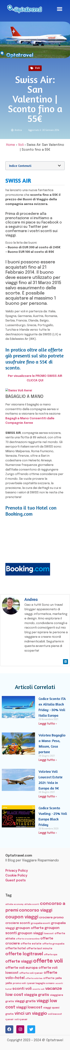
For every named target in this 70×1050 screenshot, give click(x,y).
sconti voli (22, 989)
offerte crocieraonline (27, 939)
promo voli (19, 983)
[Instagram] (20, 1029)
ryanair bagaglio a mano (41, 983)
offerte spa (50, 955)
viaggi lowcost (29, 1007)
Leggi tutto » (48, 723)
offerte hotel (15, 948)
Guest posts (15, 880)
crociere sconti (17, 923)
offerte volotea (33, 978)
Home (10, 145)
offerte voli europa (21, 967)
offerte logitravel (24, 954)
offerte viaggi (18, 962)
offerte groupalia (53, 944)
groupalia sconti (40, 923)
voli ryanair (21, 1019)
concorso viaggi (35, 910)
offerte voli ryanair (31, 973)
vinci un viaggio (31, 1013)
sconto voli (38, 989)
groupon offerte (30, 928)
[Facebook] (9, 1029)
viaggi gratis (25, 1001)
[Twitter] (31, 1029)
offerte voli (48, 961)
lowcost (49, 933)
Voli (37, 68)
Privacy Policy (16, 870)
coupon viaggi (21, 917)
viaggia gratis (36, 995)
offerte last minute (39, 948)
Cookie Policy (16, 875)
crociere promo (51, 917)
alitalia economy (14, 904)
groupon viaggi (30, 933)
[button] (59, 9)
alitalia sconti (31, 904)
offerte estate (31, 943)
